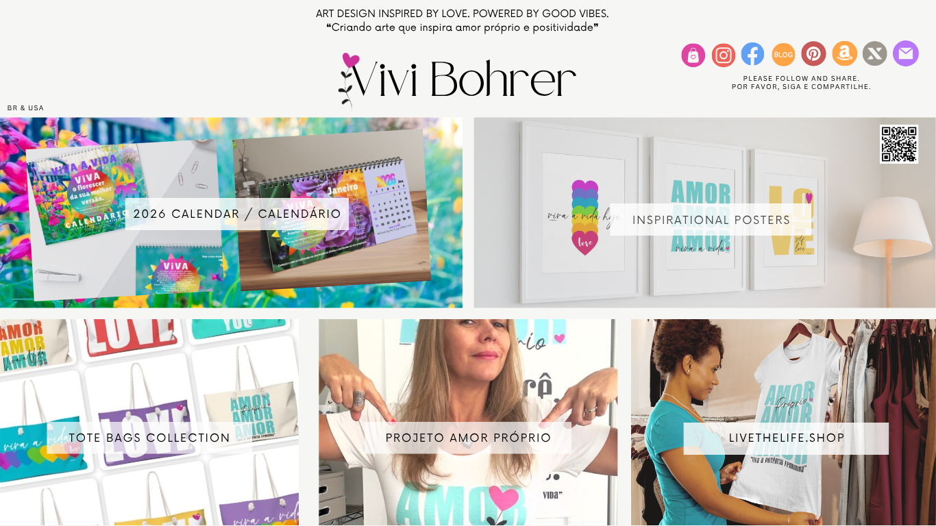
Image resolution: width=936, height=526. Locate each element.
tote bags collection (149, 438)
